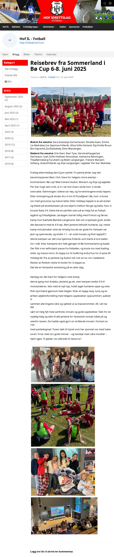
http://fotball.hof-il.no (32, 42)
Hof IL (6, 26)
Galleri (63, 26)
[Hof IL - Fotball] (57, 12)
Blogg (15, 54)
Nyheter (16, 26)
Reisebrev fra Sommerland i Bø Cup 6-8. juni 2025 (67, 66)
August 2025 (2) (13, 106)
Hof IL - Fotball (47, 77)
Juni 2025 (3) (11, 112)
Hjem (5, 54)
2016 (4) (9, 163)
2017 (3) (9, 157)
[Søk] (104, 3)
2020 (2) (9, 138)
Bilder (27, 54)
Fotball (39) (11, 75)
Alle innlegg (11, 69)
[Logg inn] (110, 3)
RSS (9, 81)
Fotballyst (88, 26)
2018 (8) (9, 151)
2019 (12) (10, 144)
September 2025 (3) (14, 98)
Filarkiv (38, 54)
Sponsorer (74, 26)
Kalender (52, 54)
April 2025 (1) (12, 125)
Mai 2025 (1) (11, 119)
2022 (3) (9, 131)
